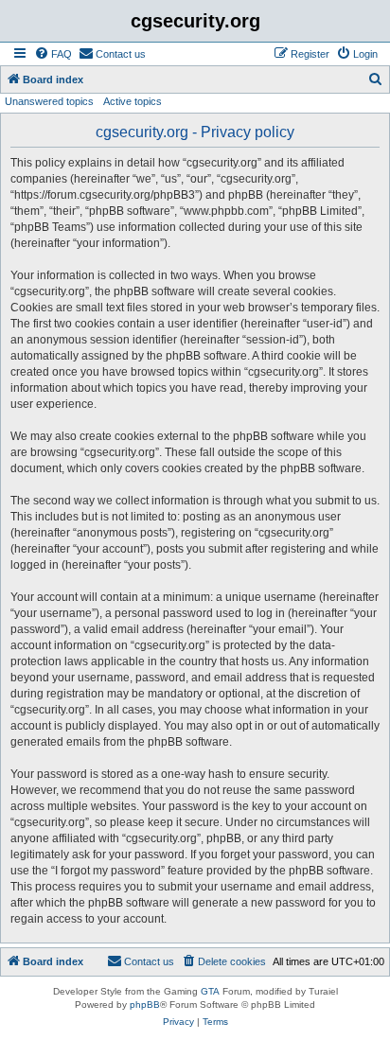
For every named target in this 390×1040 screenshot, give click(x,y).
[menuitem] (53, 54)
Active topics (132, 101)
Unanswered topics (49, 101)
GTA (210, 991)
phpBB (145, 1004)
